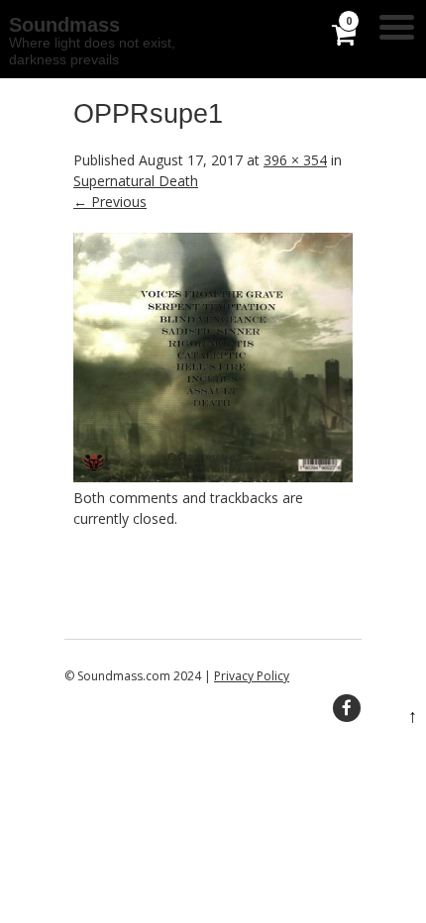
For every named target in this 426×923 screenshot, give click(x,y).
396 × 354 (295, 160)
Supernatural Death (135, 180)
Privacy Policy (251, 675)
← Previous (110, 201)
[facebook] (347, 708)
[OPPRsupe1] (213, 476)
